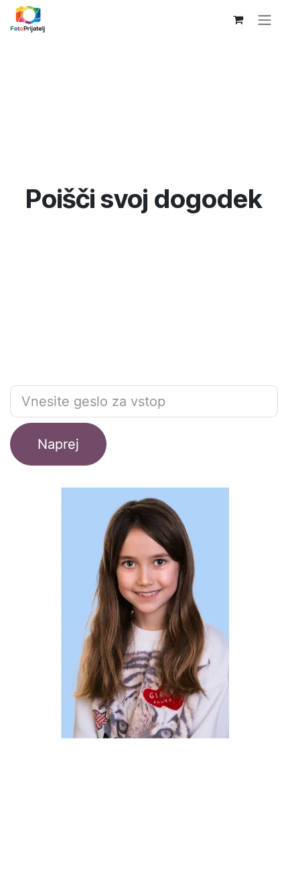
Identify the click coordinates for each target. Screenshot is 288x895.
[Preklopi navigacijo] (264, 19)
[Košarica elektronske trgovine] (237, 19)
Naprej (58, 444)
